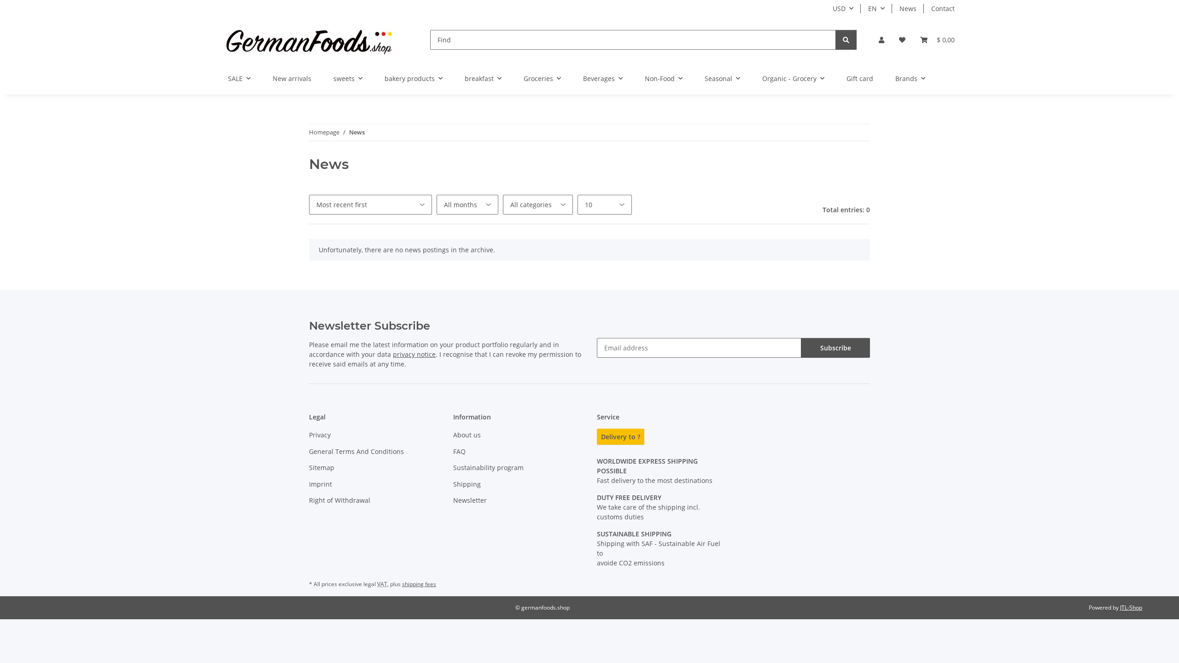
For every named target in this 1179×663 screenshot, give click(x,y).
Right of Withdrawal (339, 500)
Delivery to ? (620, 436)
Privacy (320, 434)
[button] (881, 40)
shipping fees (419, 584)
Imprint (320, 484)
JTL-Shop (1131, 607)
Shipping (467, 484)
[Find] (846, 40)
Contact (943, 8)
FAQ (459, 451)
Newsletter (470, 500)
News (907, 8)
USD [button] (839, 8)
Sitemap (321, 467)
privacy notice (414, 354)
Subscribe (835, 347)
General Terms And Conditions (356, 451)
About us (467, 434)
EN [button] (872, 8)
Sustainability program (488, 467)
